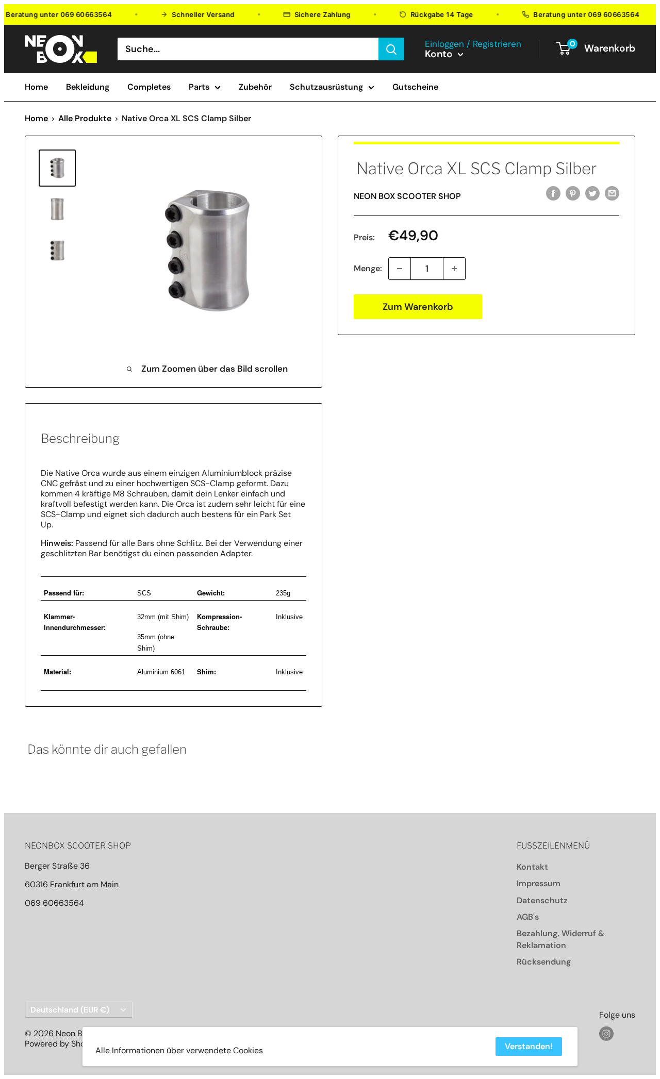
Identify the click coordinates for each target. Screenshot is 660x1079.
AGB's (528, 916)
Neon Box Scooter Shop (407, 196)
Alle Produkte (84, 118)
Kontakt (532, 866)
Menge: (368, 268)
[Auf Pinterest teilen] (573, 193)
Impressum (538, 883)
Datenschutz (542, 900)
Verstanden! (529, 1046)
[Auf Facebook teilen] (553, 193)
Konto (440, 54)
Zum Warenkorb (418, 307)
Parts (199, 87)
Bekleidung (87, 87)
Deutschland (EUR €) (69, 1010)
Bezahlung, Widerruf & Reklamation (560, 939)
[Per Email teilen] (612, 193)
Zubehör (255, 87)
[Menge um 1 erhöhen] (454, 268)
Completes (149, 87)
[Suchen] (391, 49)
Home (36, 87)
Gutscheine (415, 87)
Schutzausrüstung (326, 87)
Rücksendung (544, 961)
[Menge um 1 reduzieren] (399, 268)
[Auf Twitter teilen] (592, 193)
